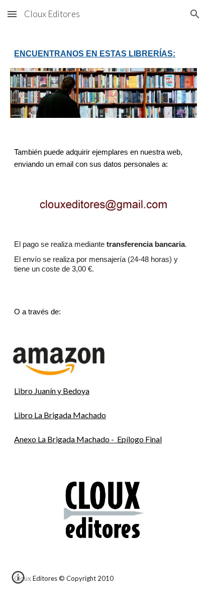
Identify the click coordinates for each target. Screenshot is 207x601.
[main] (103, 54)
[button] (12, 14)
